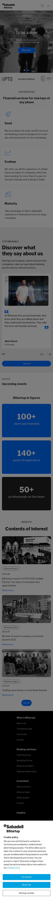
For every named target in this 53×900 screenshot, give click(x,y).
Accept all (26, 877)
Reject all (26, 885)
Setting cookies (26, 893)
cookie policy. (13, 868)
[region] (26, 860)
